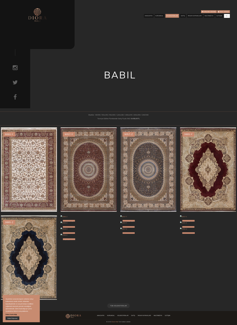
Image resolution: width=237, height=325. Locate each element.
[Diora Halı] (37, 15)
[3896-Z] (89, 216)
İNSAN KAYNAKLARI (195, 15)
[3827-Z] (148, 229)
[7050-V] (89, 235)
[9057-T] (148, 216)
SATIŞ (183, 15)
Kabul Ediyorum (12, 318)
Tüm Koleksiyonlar (118, 306)
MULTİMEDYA (209, 15)
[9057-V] (208, 216)
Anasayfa (149, 15)
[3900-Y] (148, 223)
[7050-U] (208, 229)
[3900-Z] (208, 223)
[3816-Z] (89, 229)
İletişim (219, 15)
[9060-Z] (89, 223)
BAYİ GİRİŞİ (224, 11)
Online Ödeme (210, 11)
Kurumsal (159, 15)
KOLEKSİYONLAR (172, 15)
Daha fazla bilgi (11, 314)
